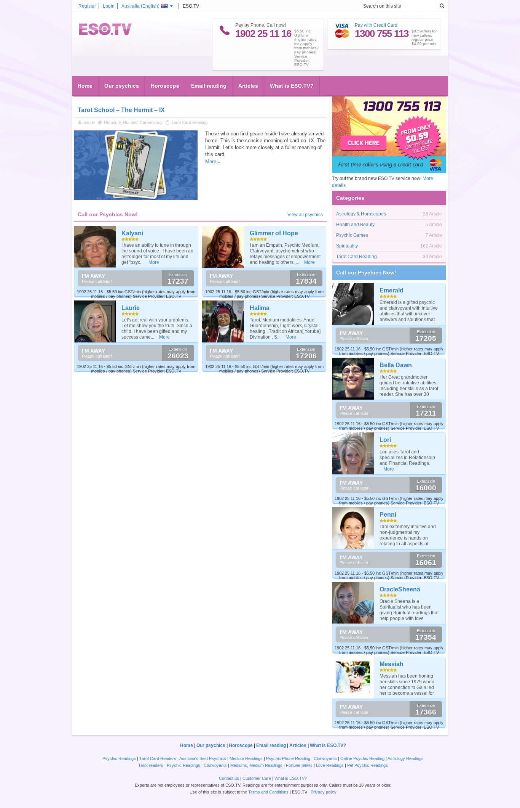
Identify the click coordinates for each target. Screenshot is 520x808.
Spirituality (347, 246)
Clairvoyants (325, 758)
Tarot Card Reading (189, 122)
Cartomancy (151, 122)
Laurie (130, 308)
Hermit (110, 122)
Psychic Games (352, 235)
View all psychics (305, 214)
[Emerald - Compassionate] (353, 304)
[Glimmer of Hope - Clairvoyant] (223, 247)
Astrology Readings (406, 758)
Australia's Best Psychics (202, 758)
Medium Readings (246, 758)
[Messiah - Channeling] (353, 678)
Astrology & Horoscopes (361, 214)
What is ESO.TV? (292, 86)
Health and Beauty (355, 224)
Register (87, 6)
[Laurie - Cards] (95, 321)
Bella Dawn (396, 365)
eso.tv (89, 122)
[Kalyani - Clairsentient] (95, 247)
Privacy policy (324, 792)
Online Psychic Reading (362, 758)
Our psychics (121, 86)
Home (85, 86)
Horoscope (165, 86)
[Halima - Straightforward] (223, 321)
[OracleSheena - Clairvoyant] (353, 603)
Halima (260, 308)
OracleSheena (400, 589)
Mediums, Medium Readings (256, 765)
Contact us (229, 778)
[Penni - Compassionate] (353, 528)
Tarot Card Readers (157, 758)
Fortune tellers (299, 765)
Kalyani (132, 233)
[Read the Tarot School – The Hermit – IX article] (136, 198)
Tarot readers (150, 765)
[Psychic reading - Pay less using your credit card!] (389, 171)
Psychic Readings (119, 758)
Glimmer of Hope (274, 233)
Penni (388, 514)
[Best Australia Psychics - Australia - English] (105, 33)
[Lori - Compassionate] (353, 453)
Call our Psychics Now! (366, 273)
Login (109, 6)
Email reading (209, 86)
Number (130, 122)
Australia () (140, 6)
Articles (248, 86)
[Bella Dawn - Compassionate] (353, 379)
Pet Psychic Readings (367, 765)
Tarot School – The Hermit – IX (121, 110)
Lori (385, 440)
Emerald (392, 290)
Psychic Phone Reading (288, 758)
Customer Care (256, 778)
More (210, 161)
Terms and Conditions (268, 792)
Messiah (392, 664)
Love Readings (330, 765)
